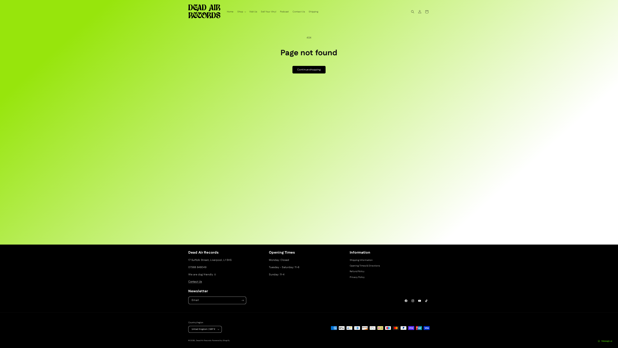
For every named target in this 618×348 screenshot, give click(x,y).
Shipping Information (361, 260)
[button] (241, 11)
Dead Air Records (203, 340)
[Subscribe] (242, 300)
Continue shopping (309, 69)
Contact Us (195, 282)
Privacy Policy (357, 277)
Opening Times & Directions (365, 265)
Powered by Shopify (221, 340)
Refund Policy (357, 271)
